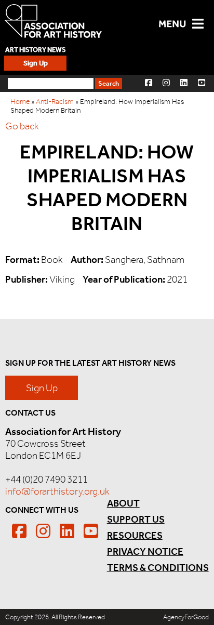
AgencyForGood (186, 617)
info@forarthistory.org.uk (57, 491)
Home (20, 101)
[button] (148, 82)
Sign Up (35, 63)
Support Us (136, 519)
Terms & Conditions (158, 568)
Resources (135, 535)
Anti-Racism (55, 101)
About (123, 503)
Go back (22, 126)
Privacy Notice (145, 551)
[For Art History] (53, 22)
